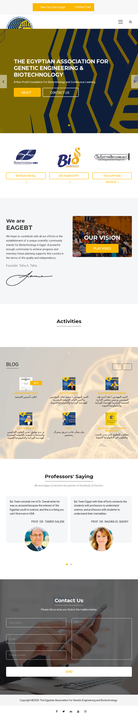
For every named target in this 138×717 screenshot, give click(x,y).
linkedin (71, 711)
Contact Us (59, 92)
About (26, 92)
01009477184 (83, 7)
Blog (69, 428)
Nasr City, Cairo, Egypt (53, 7)
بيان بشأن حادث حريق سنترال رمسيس (69, 433)
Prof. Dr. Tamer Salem (47, 521)
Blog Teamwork (69, 393)
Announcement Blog (26, 393)
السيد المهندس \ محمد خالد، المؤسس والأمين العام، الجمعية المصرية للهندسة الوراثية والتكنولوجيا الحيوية (69, 399)
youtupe (78, 711)
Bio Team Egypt (69, 175)
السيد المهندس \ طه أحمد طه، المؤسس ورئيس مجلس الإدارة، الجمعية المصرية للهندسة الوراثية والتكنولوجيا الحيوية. (112, 401)
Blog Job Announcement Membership (112, 429)
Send (69, 671)
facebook (57, 711)
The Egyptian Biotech (112, 176)
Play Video (102, 248)
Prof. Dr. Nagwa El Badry (109, 521)
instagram (85, 711)
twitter (64, 711)
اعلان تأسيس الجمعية (26, 396)
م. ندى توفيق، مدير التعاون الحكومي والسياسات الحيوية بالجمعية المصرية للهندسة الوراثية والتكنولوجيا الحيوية (26, 434)
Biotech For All (26, 175)
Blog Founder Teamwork (112, 393)
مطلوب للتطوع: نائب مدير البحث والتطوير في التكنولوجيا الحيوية (112, 436)
